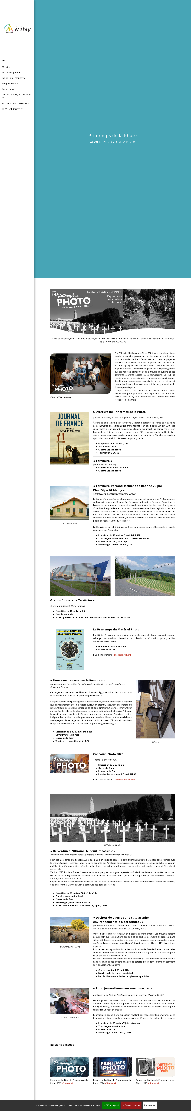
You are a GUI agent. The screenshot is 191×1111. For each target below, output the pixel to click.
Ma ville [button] (6, 67)
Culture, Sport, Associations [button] (17, 94)
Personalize (149, 1105)
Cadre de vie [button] (9, 89)
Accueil (95, 141)
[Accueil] (17, 29)
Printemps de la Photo (119, 141)
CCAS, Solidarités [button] (11, 108)
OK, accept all (112, 1105)
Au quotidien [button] (9, 83)
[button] (17, 61)
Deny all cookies (132, 1105)
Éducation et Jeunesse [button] (14, 77)
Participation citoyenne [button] (15, 103)
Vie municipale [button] (10, 72)
